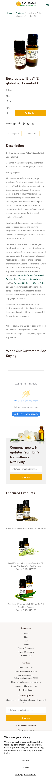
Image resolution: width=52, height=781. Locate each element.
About (26, 633)
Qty (8, 107)
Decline (25, 767)
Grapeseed (39, 275)
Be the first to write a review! (26, 414)
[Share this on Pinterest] (23, 123)
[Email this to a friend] (33, 123)
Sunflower (28, 275)
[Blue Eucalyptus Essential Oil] (26, 51)
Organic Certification (26, 648)
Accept (25, 760)
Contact (26, 644)
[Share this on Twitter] (14, 123)
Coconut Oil (19, 283)
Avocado (34, 279)
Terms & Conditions (26, 652)
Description (13, 133)
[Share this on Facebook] (19, 123)
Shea (28, 283)
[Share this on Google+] (28, 123)
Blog (26, 637)
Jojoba (20, 275)
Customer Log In (26, 655)
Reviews (32, 133)
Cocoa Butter (39, 283)
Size (8, 96)
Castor (22, 279)
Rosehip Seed (12, 279)
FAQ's (26, 641)
